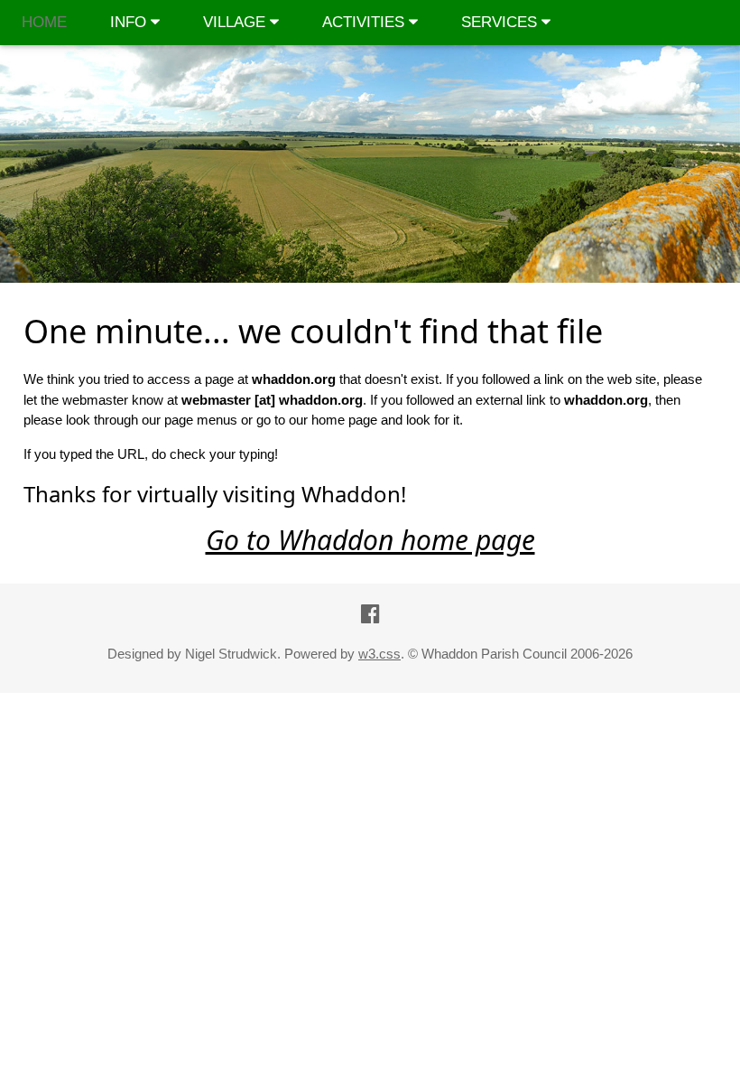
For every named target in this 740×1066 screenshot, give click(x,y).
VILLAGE (236, 22)
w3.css (379, 653)
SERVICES (501, 22)
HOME (44, 22)
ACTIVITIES (365, 22)
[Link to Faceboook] (370, 614)
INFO (130, 22)
